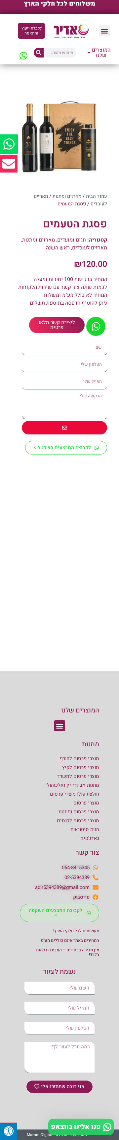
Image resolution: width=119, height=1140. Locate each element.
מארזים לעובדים (89, 248)
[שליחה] (64, 427)
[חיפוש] (39, 53)
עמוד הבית (96, 196)
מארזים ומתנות (67, 196)
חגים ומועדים (71, 240)
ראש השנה (58, 248)
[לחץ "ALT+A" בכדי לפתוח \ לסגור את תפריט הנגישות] (8, 1131)
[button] (104, 30)
